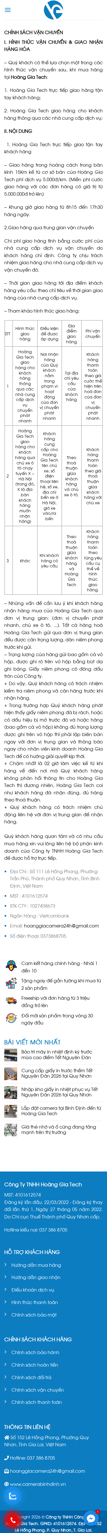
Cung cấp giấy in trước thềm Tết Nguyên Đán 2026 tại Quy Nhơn (56, 1072)
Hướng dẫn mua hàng (36, 1264)
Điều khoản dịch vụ (32, 1289)
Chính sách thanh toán (36, 1401)
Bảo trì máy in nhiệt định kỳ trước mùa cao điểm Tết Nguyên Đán (56, 1054)
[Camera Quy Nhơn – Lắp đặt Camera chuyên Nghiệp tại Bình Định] (53, 10)
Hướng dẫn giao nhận (35, 1277)
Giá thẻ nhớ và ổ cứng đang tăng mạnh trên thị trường (58, 1129)
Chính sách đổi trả (31, 1377)
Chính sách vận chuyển (37, 1389)
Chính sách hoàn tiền (34, 1364)
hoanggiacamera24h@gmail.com (61, 925)
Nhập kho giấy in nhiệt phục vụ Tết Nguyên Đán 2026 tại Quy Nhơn (59, 1091)
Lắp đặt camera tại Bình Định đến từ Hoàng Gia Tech (61, 1110)
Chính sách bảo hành (35, 1352)
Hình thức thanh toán (34, 1302)
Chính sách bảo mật (33, 1314)
